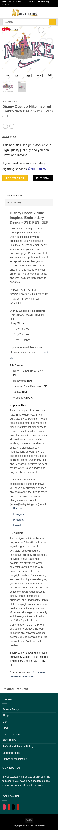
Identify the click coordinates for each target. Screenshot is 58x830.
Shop (5, 715)
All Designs (9, 101)
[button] (4, 12)
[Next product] (5, 126)
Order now (37, 169)
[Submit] (52, 22)
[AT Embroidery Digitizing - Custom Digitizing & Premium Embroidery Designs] (24, 12)
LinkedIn (18, 525)
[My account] (43, 12)
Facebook (19, 508)
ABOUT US (9, 740)
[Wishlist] (48, 12)
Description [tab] (14, 195)
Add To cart (15, 178)
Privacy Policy (10, 709)
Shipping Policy (11, 752)
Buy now (42, 178)
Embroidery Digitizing (14, 759)
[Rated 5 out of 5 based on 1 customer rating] (29, 132)
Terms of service (11, 734)
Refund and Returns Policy (17, 746)
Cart (4, 721)
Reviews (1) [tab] (14, 202)
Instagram (18, 514)
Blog (5, 728)
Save (7, 30)
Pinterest (18, 519)
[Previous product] (11, 126)
